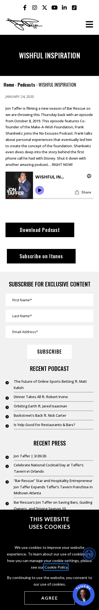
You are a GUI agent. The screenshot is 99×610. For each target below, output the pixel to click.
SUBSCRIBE (49, 351)
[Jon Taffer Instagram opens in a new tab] (35, 8)
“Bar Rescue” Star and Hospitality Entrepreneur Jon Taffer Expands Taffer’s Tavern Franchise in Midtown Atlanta (53, 487)
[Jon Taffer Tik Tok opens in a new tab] (74, 8)
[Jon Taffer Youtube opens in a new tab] (54, 8)
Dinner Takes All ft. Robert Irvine (41, 396)
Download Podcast (40, 229)
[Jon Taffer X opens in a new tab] (45, 8)
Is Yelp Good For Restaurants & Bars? (44, 424)
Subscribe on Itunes (41, 256)
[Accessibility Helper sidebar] (89, 554)
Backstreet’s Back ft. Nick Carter (40, 415)
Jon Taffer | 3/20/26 (30, 455)
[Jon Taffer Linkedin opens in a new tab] (64, 8)
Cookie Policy (56, 567)
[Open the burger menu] (89, 24)
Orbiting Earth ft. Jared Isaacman (40, 406)
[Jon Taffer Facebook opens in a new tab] (25, 8)
